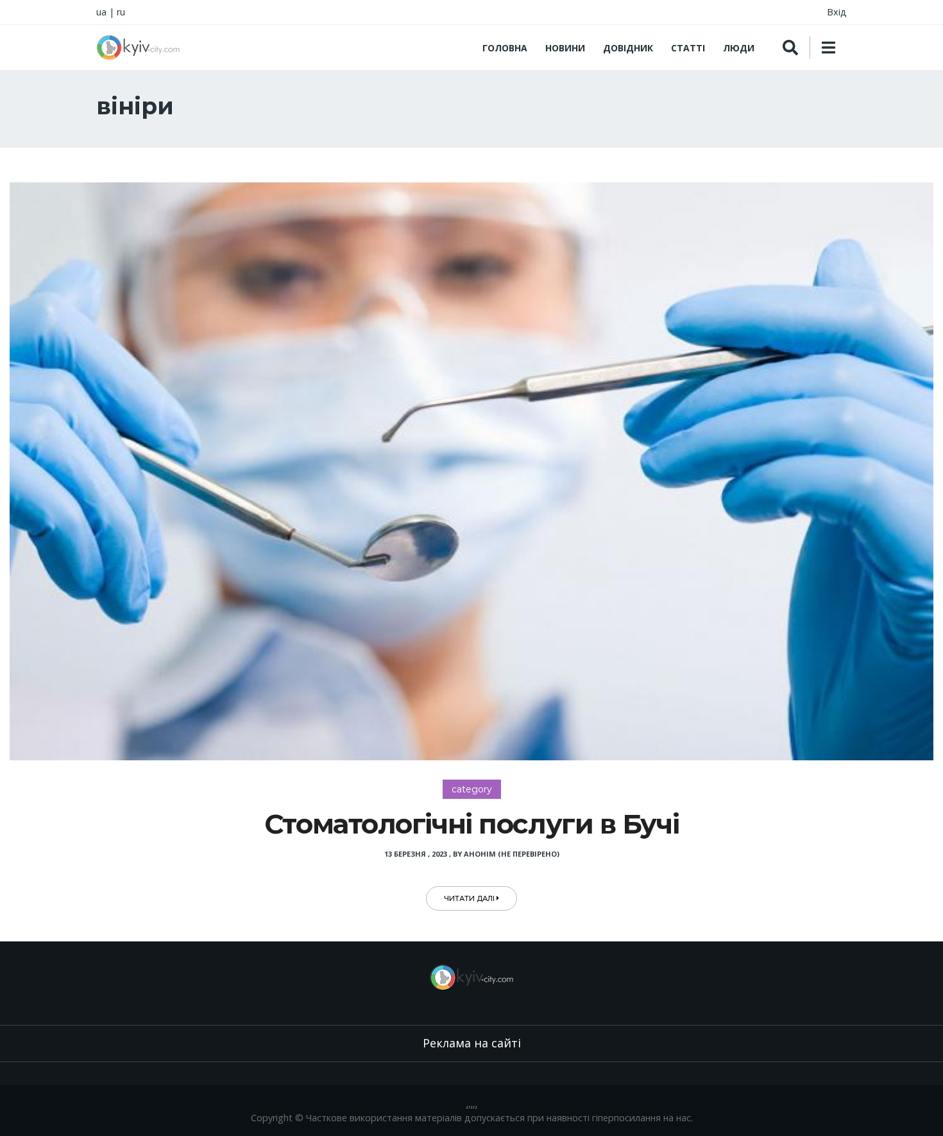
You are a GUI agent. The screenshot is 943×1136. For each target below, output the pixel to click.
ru (121, 12)
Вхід (837, 12)
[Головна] (138, 47)
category (472, 789)
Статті (688, 48)
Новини (565, 48)
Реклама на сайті (472, 1043)
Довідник (628, 48)
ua (101, 12)
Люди (738, 48)
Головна (504, 48)
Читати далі (470, 898)
